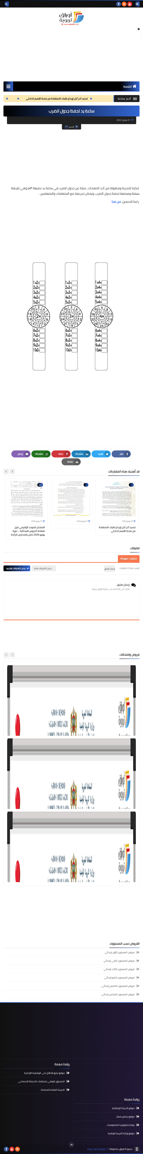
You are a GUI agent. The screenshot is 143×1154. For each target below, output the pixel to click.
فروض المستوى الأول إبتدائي (119, 953)
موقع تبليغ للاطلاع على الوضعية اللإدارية (44, 1073)
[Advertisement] (71, 53)
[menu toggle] (137, 4)
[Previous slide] (12, 654)
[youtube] (129, 4)
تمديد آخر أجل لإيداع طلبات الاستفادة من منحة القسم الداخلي (81, 98)
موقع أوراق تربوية (96, 1149)
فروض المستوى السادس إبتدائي (117, 994)
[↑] (71, 1144)
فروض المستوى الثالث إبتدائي (119, 969)
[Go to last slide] (12, 471)
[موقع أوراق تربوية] (71, 18)
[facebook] (118, 4)
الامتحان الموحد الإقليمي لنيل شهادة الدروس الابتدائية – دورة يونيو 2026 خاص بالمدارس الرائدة (28, 531)
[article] (71, 700)
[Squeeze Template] (137, 1149)
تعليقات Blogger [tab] (129, 558)
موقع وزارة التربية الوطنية (121, 1133)
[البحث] (6, 4)
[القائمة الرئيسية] (8, 86)
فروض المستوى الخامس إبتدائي (117, 986)
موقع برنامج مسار (125, 1116)
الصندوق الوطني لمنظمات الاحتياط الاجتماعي (41, 1081)
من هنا (116, 201)
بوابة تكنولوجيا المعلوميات (120, 1125)
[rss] (124, 4)
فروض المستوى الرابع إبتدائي (119, 977)
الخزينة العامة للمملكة (53, 1089)
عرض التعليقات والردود (16, 568)
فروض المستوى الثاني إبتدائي (119, 960)
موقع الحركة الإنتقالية (123, 1108)
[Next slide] (6, 471)
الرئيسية (127, 86)
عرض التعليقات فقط (43, 568)
